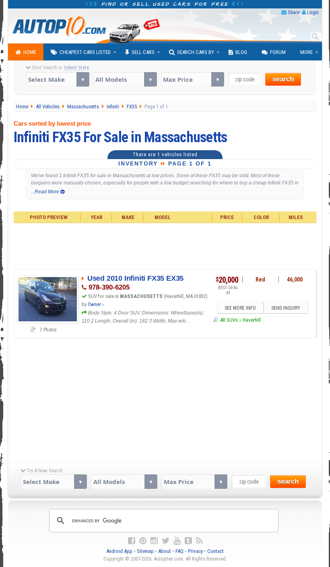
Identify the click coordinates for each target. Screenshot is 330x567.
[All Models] (125, 79)
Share (293, 12)
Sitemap (145, 551)
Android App (119, 551)
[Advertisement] (165, 245)
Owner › (96, 304)
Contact (215, 551)
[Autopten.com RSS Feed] (199, 541)
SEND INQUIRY (285, 308)
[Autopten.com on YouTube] (177, 541)
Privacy (195, 551)
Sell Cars (143, 52)
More (306, 52)
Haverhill (252, 320)
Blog (241, 52)
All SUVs (228, 320)
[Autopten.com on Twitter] (165, 541)
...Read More (45, 192)
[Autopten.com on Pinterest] (142, 541)
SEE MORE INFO (240, 308)
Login (313, 12)
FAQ (179, 551)
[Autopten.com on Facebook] (131, 541)
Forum (278, 52)
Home (29, 52)
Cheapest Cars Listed (85, 52)
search (283, 79)
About (164, 551)
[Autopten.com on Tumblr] (188, 541)
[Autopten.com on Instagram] (154, 541)
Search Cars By (195, 52)
